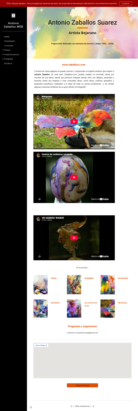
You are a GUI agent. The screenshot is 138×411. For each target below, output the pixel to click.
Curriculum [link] (8, 45)
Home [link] (6, 36)
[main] (82, 27)
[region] (69, 3)
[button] (135, 10)
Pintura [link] (7, 50)
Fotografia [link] (8, 59)
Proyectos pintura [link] (11, 54)
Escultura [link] (8, 63)
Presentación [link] (9, 41)
